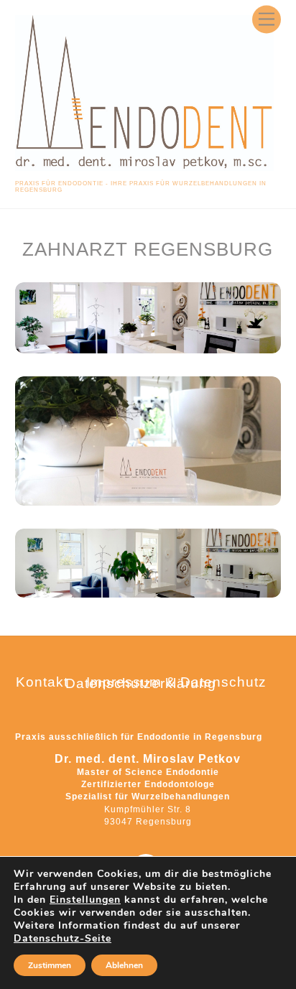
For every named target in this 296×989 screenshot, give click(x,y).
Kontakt (42, 681)
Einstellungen (85, 899)
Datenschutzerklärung (140, 683)
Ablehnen (124, 965)
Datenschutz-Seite (62, 938)
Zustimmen (49, 965)
